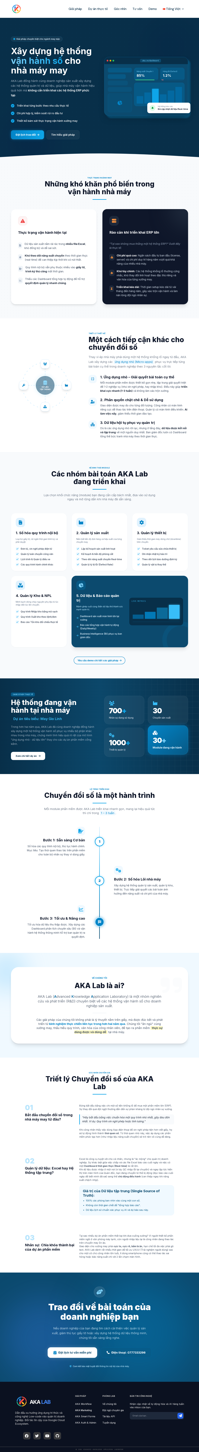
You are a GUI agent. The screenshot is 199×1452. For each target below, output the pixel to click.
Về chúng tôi (109, 1403)
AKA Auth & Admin (85, 1422)
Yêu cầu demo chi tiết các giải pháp (98, 660)
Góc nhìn (120, 9)
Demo (152, 9)
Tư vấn (137, 9)
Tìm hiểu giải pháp (63, 134)
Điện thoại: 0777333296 (128, 1352)
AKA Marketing (83, 1410)
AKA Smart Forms (85, 1416)
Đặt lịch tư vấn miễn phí (74, 1352)
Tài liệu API (108, 1416)
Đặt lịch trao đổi (26, 134)
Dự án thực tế (98, 9)
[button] (182, 9)
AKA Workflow (83, 1403)
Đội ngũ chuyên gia (113, 1410)
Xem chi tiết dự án (26, 755)
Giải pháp (75, 9)
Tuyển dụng (109, 1422)
